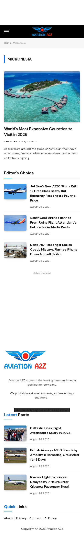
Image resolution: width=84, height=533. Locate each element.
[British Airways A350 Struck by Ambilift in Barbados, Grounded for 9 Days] (15, 455)
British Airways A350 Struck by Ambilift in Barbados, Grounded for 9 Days (54, 455)
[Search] (78, 31)
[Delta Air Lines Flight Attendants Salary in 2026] (15, 433)
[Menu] (6, 31)
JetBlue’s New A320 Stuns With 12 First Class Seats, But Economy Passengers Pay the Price (54, 193)
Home (7, 43)
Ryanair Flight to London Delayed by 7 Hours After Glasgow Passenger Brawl (49, 482)
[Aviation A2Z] (42, 31)
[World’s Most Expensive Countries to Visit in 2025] (42, 96)
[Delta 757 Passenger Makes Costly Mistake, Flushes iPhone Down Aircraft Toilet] (15, 250)
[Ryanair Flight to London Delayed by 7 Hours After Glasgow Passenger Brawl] (15, 482)
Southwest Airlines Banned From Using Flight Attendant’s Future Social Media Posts (53, 222)
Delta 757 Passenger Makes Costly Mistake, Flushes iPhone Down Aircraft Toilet (53, 249)
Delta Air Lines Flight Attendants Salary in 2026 (50, 430)
